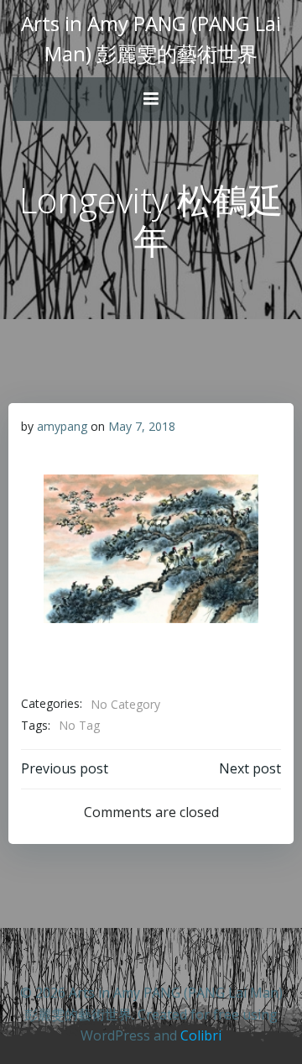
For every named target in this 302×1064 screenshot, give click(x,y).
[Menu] (151, 99)
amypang (62, 426)
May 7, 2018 (141, 426)
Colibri (200, 1035)
